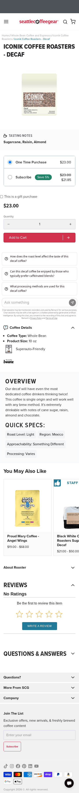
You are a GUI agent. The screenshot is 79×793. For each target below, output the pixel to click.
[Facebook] (18, 766)
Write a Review (39, 626)
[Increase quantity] (70, 224)
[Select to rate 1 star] (19, 614)
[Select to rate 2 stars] (29, 614)
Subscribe (23, 177)
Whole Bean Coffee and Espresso (31, 35)
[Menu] (8, 21)
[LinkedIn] (30, 766)
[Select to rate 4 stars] (49, 614)
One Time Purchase (31, 162)
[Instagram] (12, 766)
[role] (39, 237)
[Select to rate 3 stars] (39, 614)
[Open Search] (65, 21)
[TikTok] (6, 766)
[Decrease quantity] (8, 224)
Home (5, 35)
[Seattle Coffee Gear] (38, 21)
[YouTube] (36, 766)
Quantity (9, 216)
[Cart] (72, 21)
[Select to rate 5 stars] (58, 614)
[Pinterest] (24, 766)
